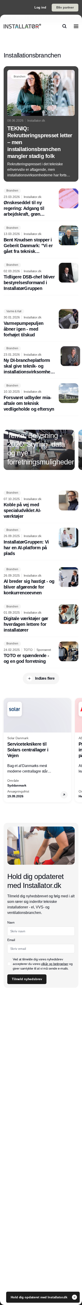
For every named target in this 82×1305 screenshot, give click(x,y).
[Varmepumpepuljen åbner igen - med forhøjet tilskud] (41, 323)
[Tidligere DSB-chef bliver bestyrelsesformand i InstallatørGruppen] (41, 277)
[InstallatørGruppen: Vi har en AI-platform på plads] (41, 542)
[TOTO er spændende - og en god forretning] (41, 652)
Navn (11, 922)
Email (11, 940)
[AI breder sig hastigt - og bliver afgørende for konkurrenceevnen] (41, 581)
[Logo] (22, 26)
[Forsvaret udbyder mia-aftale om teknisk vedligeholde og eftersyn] (41, 397)
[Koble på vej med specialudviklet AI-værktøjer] (41, 505)
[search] (64, 26)
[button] (64, 794)
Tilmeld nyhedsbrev (27, 979)
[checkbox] (9, 964)
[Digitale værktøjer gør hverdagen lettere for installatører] (41, 618)
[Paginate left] (7, 449)
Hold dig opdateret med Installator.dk (39, 1297)
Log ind (40, 7)
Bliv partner (65, 7)
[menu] (76, 26)
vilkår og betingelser (54, 964)
